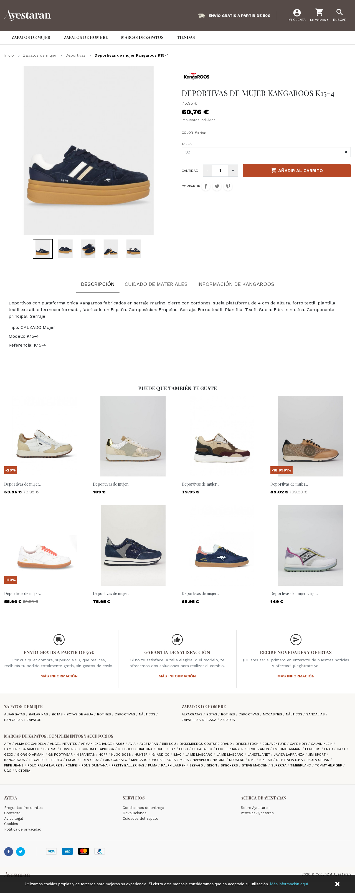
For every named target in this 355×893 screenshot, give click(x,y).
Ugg (8, 771)
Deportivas (125, 714)
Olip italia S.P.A (290, 760)
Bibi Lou (169, 744)
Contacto (12, 813)
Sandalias (14, 720)
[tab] (98, 285)
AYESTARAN (149, 744)
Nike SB (266, 760)
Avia (132, 744)
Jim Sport (317, 754)
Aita (8, 744)
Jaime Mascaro (230, 754)
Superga (279, 765)
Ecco (184, 749)
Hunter (142, 754)
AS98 (121, 744)
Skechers (230, 765)
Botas (58, 714)
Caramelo (30, 749)
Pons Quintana (95, 765)
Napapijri (201, 760)
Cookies (11, 824)
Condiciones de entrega (143, 808)
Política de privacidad (22, 829)
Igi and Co (161, 754)
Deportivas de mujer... (23, 484)
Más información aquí (289, 884)
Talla (187, 144)
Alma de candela (31, 744)
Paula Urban (318, 760)
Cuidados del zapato (140, 818)
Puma (153, 765)
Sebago (196, 765)
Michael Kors (164, 760)
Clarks (50, 749)
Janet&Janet (259, 754)
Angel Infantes (64, 744)
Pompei (72, 765)
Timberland (301, 765)
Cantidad (190, 171)
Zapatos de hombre (204, 706)
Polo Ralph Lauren (45, 765)
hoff (103, 754)
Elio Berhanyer (230, 749)
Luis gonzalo (115, 760)
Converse (69, 749)
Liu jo (72, 760)
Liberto (56, 760)
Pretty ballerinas (128, 765)
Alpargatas (15, 714)
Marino (200, 132)
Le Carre (37, 760)
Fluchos (313, 749)
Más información (59, 676)
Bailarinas (39, 714)
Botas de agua (80, 714)
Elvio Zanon (258, 749)
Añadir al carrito (297, 170)
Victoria (22, 771)
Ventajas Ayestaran (257, 813)
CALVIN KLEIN (322, 744)
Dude (161, 749)
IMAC (177, 754)
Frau (329, 749)
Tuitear (216, 186)
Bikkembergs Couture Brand (206, 744)
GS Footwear (61, 754)
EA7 (172, 749)
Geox (9, 754)
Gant (342, 749)
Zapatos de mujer (23, 706)
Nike (252, 760)
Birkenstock (248, 744)
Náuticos (147, 714)
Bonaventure (274, 744)
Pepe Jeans (14, 765)
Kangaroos (15, 760)
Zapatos (34, 720)
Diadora (146, 749)
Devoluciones (134, 813)
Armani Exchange (97, 744)
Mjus (185, 760)
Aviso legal (13, 818)
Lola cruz (90, 760)
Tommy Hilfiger (329, 765)
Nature (219, 760)
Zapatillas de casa (199, 720)
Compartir (205, 186)
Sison (212, 765)
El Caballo (202, 749)
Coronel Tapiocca (98, 749)
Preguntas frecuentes (23, 808)
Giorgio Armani (31, 754)
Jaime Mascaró (199, 754)
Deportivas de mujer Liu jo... (294, 593)
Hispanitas (86, 754)
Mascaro (140, 760)
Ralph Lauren (174, 765)
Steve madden (255, 765)
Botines (104, 714)
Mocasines (273, 714)
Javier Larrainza (289, 754)
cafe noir (299, 744)
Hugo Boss (121, 754)
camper (11, 749)
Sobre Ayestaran (255, 808)
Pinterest (228, 186)
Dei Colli (126, 749)
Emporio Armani (287, 749)
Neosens (237, 760)
